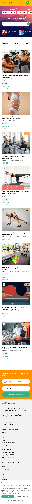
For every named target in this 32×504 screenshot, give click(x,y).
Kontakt (4, 472)
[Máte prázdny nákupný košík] (21, 8)
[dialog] (16, 492)
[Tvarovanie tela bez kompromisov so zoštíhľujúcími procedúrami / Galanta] (16, 110)
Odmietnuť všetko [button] (22, 496)
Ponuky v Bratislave (12, 39)
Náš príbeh (5, 469)
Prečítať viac (22, 493)
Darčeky (4, 445)
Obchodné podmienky (9, 457)
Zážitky (22, 39)
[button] (17, 8)
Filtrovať (5, 44)
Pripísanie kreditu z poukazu (11, 462)
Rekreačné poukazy (8, 452)
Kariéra (4, 475)
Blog (3, 477)
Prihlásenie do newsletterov (10, 460)
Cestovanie (22, 13)
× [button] (30, 482)
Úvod (3, 39)
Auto (3, 437)
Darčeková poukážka (8, 443)
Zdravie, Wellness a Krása (10, 430)
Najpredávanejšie (9, 13)
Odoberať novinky (16, 395)
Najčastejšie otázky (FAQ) (10, 455)
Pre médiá (5, 480)
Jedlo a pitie (6, 435)
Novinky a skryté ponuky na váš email (15, 374)
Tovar (3, 440)
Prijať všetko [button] (7, 496)
